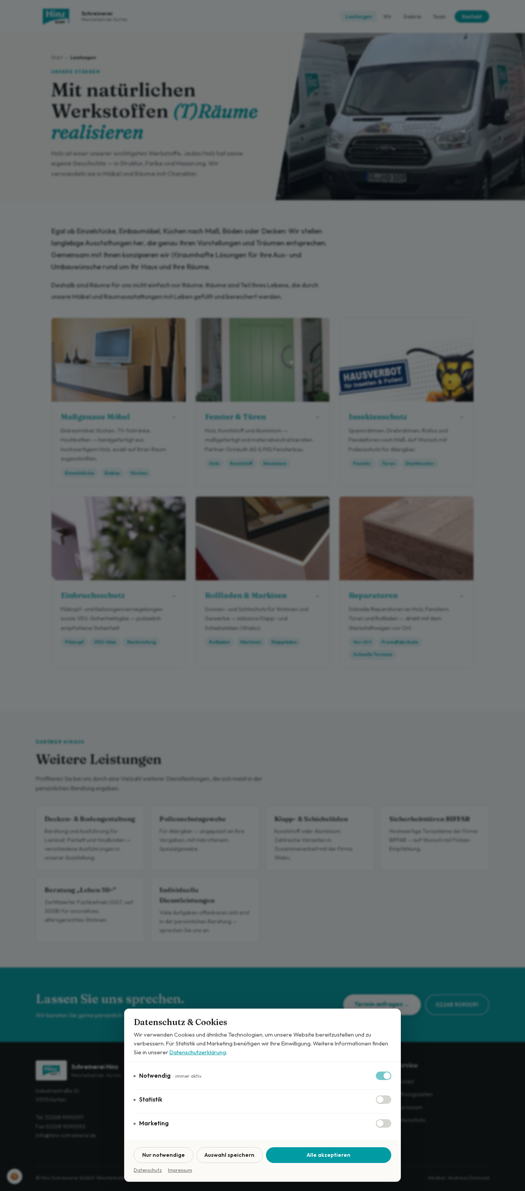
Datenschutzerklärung (197, 1052)
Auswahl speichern (229, 1154)
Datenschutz (148, 1170)
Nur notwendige (163, 1154)
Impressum (180, 1170)
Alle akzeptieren (329, 1154)
